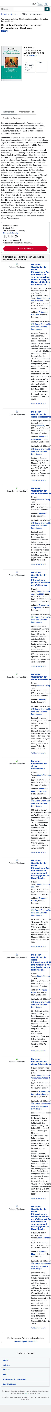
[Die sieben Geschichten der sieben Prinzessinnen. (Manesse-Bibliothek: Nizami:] (17, 572)
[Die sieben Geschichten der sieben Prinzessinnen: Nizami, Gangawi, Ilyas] (17, 1059)
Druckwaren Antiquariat (40, 606)
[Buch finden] (47, 9)
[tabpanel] (24, 170)
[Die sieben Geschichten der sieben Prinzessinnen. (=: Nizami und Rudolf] (17, 1206)
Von (29, 66)
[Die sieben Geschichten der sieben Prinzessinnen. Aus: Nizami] (17, 860)
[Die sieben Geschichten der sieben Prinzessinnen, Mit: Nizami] (17, 955)
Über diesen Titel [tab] (26, 111)
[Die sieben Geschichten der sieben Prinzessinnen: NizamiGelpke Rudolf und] (17, 412)
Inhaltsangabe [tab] (9, 111)
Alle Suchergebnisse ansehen (25, 1341)
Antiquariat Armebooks (39, 437)
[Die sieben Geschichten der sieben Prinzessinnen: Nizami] (17, 488)
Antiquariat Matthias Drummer (39, 789)
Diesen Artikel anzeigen (11, 233)
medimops (43, 513)
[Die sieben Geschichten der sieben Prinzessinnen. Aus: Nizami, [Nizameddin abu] (17, 264)
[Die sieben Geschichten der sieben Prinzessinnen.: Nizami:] (17, 761)
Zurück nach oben (25, 1353)
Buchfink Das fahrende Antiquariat (40, 1092)
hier (26, 1393)
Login (40, 4)
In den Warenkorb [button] (25, 248)
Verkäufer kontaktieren (38, 403)
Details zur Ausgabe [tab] (12, 118)
